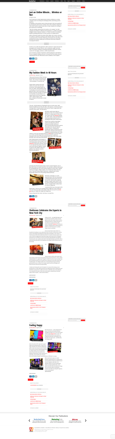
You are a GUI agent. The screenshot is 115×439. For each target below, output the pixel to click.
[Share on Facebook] (30, 59)
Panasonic (56, 115)
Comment (32, 61)
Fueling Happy (70, 21)
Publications (42, 1)
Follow (83, 1)
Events (47, 1)
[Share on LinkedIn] (33, 59)
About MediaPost (37, 427)
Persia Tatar (32, 75)
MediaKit (42, 427)
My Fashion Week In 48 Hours (73, 16)
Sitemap (57, 427)
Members (57, 1)
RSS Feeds (53, 427)
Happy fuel (53, 333)
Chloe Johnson (33, 327)
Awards (51, 1)
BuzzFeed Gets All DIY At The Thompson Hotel (76, 25)
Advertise (78, 1)
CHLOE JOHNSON (33, 385)
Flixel (50, 133)
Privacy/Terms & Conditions (64, 427)
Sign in (69, 1)
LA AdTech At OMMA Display (73, 23)
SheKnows (31, 143)
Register (73, 1)
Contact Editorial (48, 427)
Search (65, 1)
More (62, 1)
